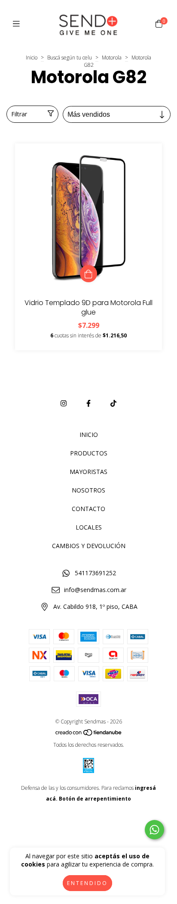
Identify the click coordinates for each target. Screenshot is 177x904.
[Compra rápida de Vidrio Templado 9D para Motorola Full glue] (88, 273)
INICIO (88, 434)
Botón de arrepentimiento (95, 798)
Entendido (87, 883)
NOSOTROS (88, 490)
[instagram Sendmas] (63, 403)
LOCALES (89, 527)
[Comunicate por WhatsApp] (154, 829)
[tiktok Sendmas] (113, 403)
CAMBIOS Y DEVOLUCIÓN (88, 546)
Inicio (31, 57)
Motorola (112, 57)
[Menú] (18, 23)
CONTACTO (88, 509)
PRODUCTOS (88, 453)
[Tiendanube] (89, 734)
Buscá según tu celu (69, 57)
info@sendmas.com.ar (95, 590)
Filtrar (19, 114)
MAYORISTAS (88, 472)
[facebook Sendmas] (88, 403)
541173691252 (95, 573)
